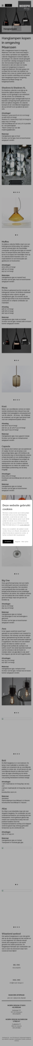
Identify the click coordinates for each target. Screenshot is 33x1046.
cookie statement (24, 525)
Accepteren (8, 541)
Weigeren (17, 541)
